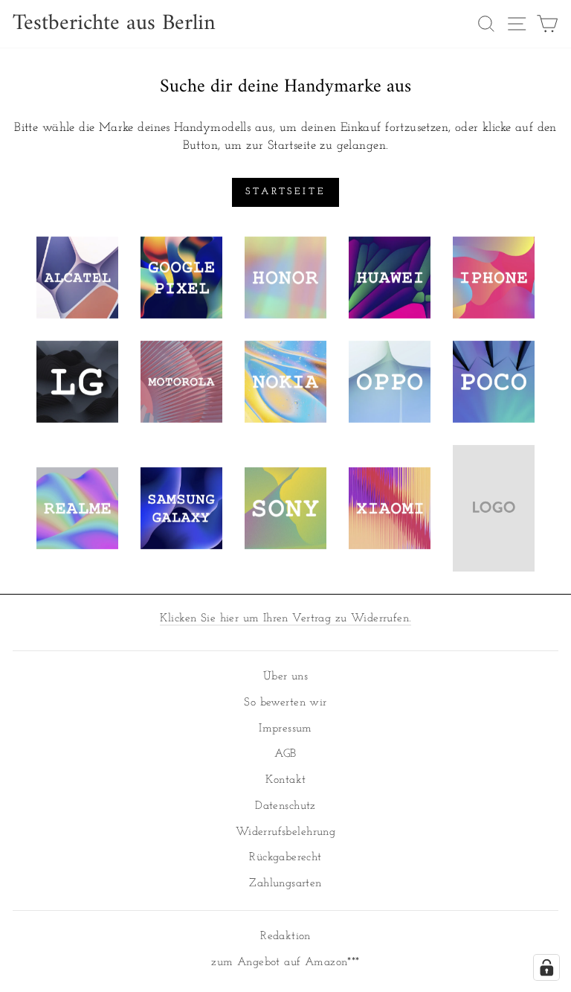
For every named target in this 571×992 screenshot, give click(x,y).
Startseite (285, 191)
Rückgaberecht (285, 857)
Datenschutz (285, 806)
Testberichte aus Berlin (114, 24)
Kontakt (285, 780)
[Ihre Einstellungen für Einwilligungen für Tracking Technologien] (546, 967)
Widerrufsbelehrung (285, 832)
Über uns (285, 676)
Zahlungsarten (285, 883)
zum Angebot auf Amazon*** (285, 962)
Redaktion (285, 936)
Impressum (285, 729)
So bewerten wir (285, 702)
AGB (285, 754)
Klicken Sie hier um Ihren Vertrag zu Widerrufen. (286, 618)
